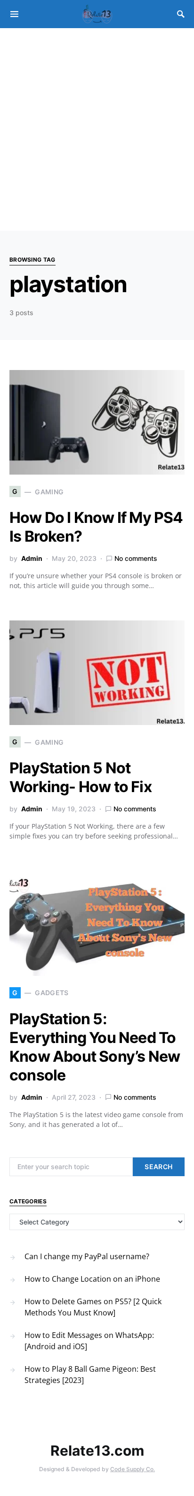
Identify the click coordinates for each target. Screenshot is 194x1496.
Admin (31, 558)
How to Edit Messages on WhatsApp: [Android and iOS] (89, 1341)
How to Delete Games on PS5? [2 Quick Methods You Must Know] (93, 1307)
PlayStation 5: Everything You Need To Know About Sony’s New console (94, 1047)
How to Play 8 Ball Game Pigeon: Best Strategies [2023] (90, 1374)
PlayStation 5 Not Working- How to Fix (80, 777)
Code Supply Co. (132, 1469)
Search (158, 1167)
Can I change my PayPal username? (86, 1256)
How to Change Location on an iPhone (92, 1279)
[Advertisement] (97, 129)
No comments (135, 558)
